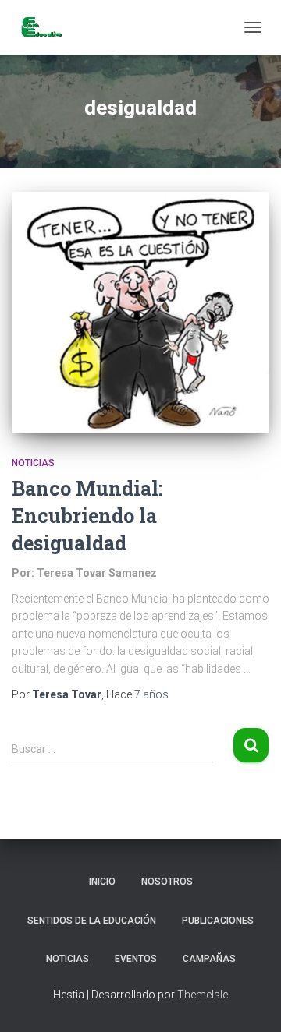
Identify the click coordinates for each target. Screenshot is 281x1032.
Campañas (209, 958)
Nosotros (167, 881)
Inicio (102, 881)
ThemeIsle (202, 994)
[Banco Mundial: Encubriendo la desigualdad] (140, 312)
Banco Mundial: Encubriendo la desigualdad (87, 515)
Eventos (136, 958)
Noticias (33, 463)
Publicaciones (218, 920)
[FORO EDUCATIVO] (47, 27)
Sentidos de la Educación (91, 920)
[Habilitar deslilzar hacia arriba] (250, 1000)
